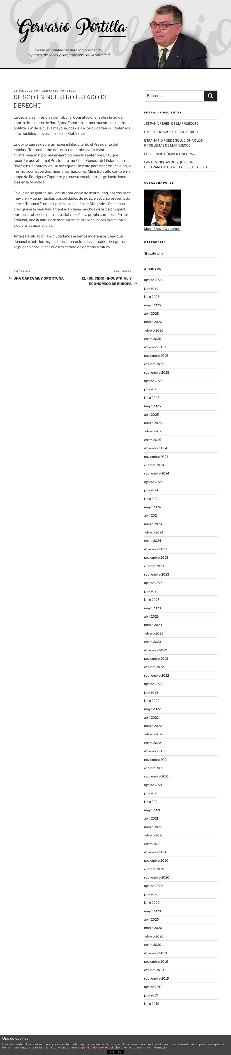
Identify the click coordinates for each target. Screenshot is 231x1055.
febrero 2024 (153, 532)
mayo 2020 (152, 911)
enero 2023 (152, 642)
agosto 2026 (153, 280)
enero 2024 (152, 540)
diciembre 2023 (155, 549)
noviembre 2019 (156, 961)
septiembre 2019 (156, 978)
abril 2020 (151, 919)
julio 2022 (151, 692)
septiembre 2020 (156, 877)
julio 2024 (151, 490)
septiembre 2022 (156, 675)
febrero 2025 (153, 431)
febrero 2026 (153, 330)
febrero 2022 (153, 734)
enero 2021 (152, 844)
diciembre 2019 (155, 953)
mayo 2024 (152, 507)
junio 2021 (151, 802)
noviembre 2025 (156, 355)
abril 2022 (151, 717)
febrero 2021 (153, 835)
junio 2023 (151, 599)
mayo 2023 (152, 608)
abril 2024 (151, 515)
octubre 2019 (154, 970)
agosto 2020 (153, 886)
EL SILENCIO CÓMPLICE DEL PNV (170, 154)
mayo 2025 (152, 406)
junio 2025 (151, 398)
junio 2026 (151, 296)
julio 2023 (151, 591)
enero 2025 (152, 440)
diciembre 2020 (155, 852)
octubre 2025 (154, 364)
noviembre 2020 (156, 860)
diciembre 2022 (155, 650)
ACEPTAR (115, 1052)
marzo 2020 (153, 928)
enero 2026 (152, 339)
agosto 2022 (153, 684)
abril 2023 (151, 616)
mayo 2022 (152, 709)
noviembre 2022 (156, 658)
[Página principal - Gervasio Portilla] (115, 34)
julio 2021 (151, 793)
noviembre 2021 (156, 759)
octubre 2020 (154, 869)
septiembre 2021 (156, 776)
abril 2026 (151, 313)
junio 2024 (151, 499)
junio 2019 (151, 1003)
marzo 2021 (153, 827)
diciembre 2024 (155, 448)
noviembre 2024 (156, 457)
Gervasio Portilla (59, 90)
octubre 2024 (154, 465)
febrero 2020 (154, 936)
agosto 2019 (153, 987)
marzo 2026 (153, 322)
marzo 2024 (153, 524)
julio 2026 (151, 288)
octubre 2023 (154, 566)
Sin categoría (153, 253)
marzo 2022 (153, 726)
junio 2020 (152, 902)
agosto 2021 (153, 785)
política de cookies (95, 1047)
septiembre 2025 (156, 372)
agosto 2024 (153, 482)
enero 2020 (152, 945)
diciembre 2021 (155, 751)
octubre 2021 (154, 768)
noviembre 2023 (156, 557)
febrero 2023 (153, 633)
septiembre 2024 (156, 473)
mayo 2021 (152, 810)
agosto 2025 (153, 381)
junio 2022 (151, 701)
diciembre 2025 (155, 347)
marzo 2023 (153, 625)
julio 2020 (151, 894)
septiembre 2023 (156, 574)
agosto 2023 (153, 583)
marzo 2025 (153, 423)
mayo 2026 (152, 305)
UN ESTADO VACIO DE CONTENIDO (171, 132)
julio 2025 (151, 389)
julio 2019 (151, 995)
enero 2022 (152, 743)
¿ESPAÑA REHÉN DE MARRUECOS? (171, 123)
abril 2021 (151, 818)
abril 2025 (151, 414)
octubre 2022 (154, 667)
